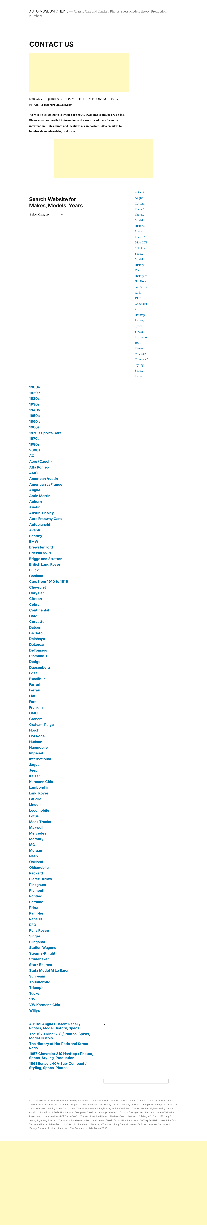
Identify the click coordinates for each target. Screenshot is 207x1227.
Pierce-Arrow (40, 879)
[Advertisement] (79, 72)
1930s (34, 404)
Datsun (35, 627)
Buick (34, 570)
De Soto (36, 633)
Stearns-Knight (42, 953)
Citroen (35, 599)
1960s (34, 427)
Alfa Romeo (39, 467)
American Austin (43, 479)
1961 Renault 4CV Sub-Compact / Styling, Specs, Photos (141, 359)
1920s (34, 398)
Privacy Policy (100, 1100)
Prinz (33, 908)
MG (32, 845)
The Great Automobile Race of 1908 (88, 1128)
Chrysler (36, 593)
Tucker (35, 993)
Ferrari (34, 690)
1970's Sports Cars (45, 433)
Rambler (36, 913)
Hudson (35, 742)
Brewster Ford (41, 547)
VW (32, 999)
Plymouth (37, 890)
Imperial (36, 753)
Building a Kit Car (148, 1116)
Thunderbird (39, 982)
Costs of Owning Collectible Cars (137, 1112)
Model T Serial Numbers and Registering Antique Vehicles (99, 1108)
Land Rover (38, 793)
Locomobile (39, 810)
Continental (39, 610)
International (40, 759)
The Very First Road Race (93, 1116)
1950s (34, 416)
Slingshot (37, 942)
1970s (34, 438)
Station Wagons (42, 947)
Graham (36, 719)
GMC (33, 713)
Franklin (36, 707)
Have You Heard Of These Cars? (60, 1116)
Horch (34, 730)
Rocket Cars (80, 1124)
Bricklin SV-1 (40, 553)
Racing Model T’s (57, 1108)
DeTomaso (38, 650)
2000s (35, 450)
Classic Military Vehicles (127, 1104)
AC (31, 456)
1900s (34, 387)
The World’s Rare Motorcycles (73, 1120)
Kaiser (34, 776)
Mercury (36, 839)
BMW (33, 541)
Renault (35, 919)
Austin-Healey (41, 513)
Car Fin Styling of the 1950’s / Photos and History (85, 1104)
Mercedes (37, 833)
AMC (33, 473)
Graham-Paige (41, 725)
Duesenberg (39, 667)
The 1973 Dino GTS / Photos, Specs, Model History (59, 1036)
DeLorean (37, 644)
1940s (34, 410)
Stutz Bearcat (40, 965)
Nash (33, 856)
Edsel (34, 673)
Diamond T (38, 656)
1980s (34, 444)
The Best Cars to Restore (122, 1116)
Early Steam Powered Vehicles (130, 1124)
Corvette (36, 621)
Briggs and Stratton (45, 559)
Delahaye (37, 639)
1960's (34, 421)
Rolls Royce (39, 930)
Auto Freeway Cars (45, 519)
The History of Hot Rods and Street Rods (141, 281)
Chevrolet (37, 587)
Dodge (34, 662)
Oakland (36, 862)
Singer (34, 936)
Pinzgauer (37, 885)
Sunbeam (37, 976)
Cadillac (36, 576)
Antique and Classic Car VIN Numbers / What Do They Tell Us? (124, 1120)
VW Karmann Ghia (44, 1005)
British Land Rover (44, 564)
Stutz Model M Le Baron (49, 970)
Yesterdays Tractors (100, 1124)
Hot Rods (37, 736)
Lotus (34, 816)
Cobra (34, 604)
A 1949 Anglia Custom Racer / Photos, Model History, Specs (54, 1026)
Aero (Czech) (40, 461)
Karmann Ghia (41, 782)
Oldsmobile (39, 867)
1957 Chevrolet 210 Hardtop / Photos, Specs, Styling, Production (61, 1056)
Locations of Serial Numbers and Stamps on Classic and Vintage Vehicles (78, 1112)
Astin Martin (39, 496)
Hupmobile (38, 747)
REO (32, 925)
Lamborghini (39, 787)
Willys (34, 1010)
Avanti (34, 530)
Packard (36, 873)
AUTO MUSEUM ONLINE (48, 11)
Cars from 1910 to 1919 (48, 581)
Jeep (33, 770)
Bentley (35, 536)
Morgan (35, 850)
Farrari (34, 684)
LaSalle (35, 799)
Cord (33, 616)
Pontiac (35, 896)
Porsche (36, 902)
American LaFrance (45, 484)
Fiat (32, 696)
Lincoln (35, 804)
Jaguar (35, 764)
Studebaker (39, 959)
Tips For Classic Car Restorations (128, 1100)
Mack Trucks (40, 822)
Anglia (34, 490)
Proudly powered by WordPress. (73, 1100)
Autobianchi (39, 524)
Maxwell (36, 827)
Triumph (36, 988)
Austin (34, 507)
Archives (62, 1128)
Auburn (35, 501)
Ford (33, 702)
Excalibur (37, 679)
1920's (34, 393)
